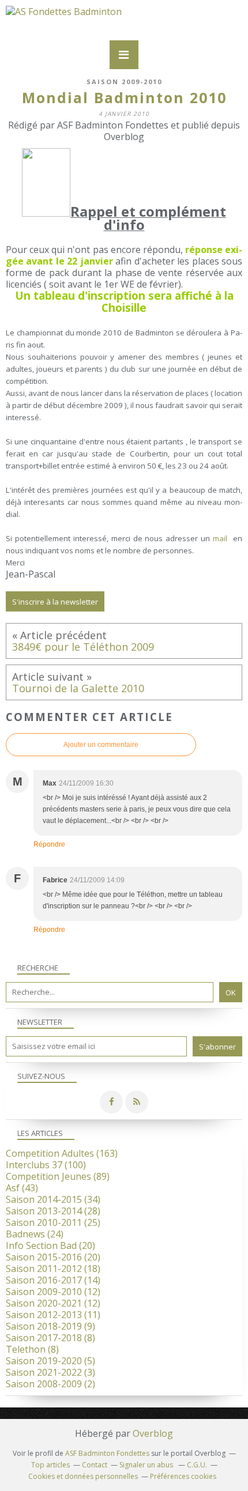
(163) (62, 1153)
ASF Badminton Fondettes (107, 1453)
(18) (53, 1268)
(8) (50, 1337)
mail (221, 538)
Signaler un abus (147, 1465)
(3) (50, 1372)
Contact (94, 1465)
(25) (53, 1222)
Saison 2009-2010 (124, 81)
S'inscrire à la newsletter (55, 602)
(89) (58, 1176)
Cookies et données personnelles (83, 1476)
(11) (53, 1314)
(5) (50, 1360)
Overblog (153, 1433)
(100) (46, 1164)
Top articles (50, 1465)
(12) (53, 1291)
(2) (50, 1383)
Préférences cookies (183, 1476)
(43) (22, 1188)
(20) (50, 1245)
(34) (53, 1199)
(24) (34, 1234)
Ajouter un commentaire (100, 745)
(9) (50, 1326)
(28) (53, 1211)
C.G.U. (197, 1465)
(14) (53, 1280)
